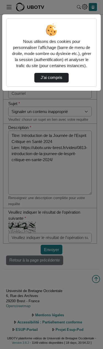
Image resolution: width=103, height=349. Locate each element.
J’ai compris (51, 77)
